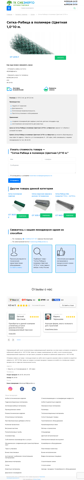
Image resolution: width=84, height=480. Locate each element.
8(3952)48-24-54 (70, 4)
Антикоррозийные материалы (15, 405)
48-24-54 (9, 82)
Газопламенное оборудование (52, 420)
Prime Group (36, 479)
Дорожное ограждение (13, 472)
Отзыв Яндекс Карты (51, 329)
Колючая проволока (12, 424)
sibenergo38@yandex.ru (27, 383)
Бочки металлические (48, 452)
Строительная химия (48, 461)
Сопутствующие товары (49, 417)
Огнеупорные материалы (14, 417)
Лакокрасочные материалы (50, 405)
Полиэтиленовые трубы (13, 432)
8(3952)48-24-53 (70, 1)
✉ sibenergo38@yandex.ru (38, 241)
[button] (9, 8)
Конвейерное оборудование (51, 443)
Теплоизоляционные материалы (52, 413)
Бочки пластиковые (12, 452)
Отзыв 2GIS (12, 333)
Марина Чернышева (58, 317)
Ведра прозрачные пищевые (51, 456)
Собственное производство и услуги (18, 439)
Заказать (60, 57)
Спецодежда (45, 432)
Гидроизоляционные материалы (16, 402)
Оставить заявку (16, 267)
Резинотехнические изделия (15, 413)
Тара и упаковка (11, 448)
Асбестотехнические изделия (15, 398)
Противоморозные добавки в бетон (17, 420)
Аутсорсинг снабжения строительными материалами (19, 457)
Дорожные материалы (13, 461)
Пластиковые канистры (49, 448)
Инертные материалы (12, 469)
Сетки (7, 465)
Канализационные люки (49, 424)
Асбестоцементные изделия (51, 402)
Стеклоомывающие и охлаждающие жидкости (57, 398)
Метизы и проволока (48, 428)
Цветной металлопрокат (49, 435)
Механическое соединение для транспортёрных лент (22, 444)
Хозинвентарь (10, 435)
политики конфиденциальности (41, 175)
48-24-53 (20, 374)
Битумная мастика (11, 428)
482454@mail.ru (12, 71)
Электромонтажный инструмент (52, 439)
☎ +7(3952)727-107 (30, 239)
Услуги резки (46, 465)
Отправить (14, 180)
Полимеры (44, 409)
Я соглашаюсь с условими (31, 175)
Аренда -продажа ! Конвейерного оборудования (58, 469)
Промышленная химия (12, 409)
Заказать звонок (71, 3)
